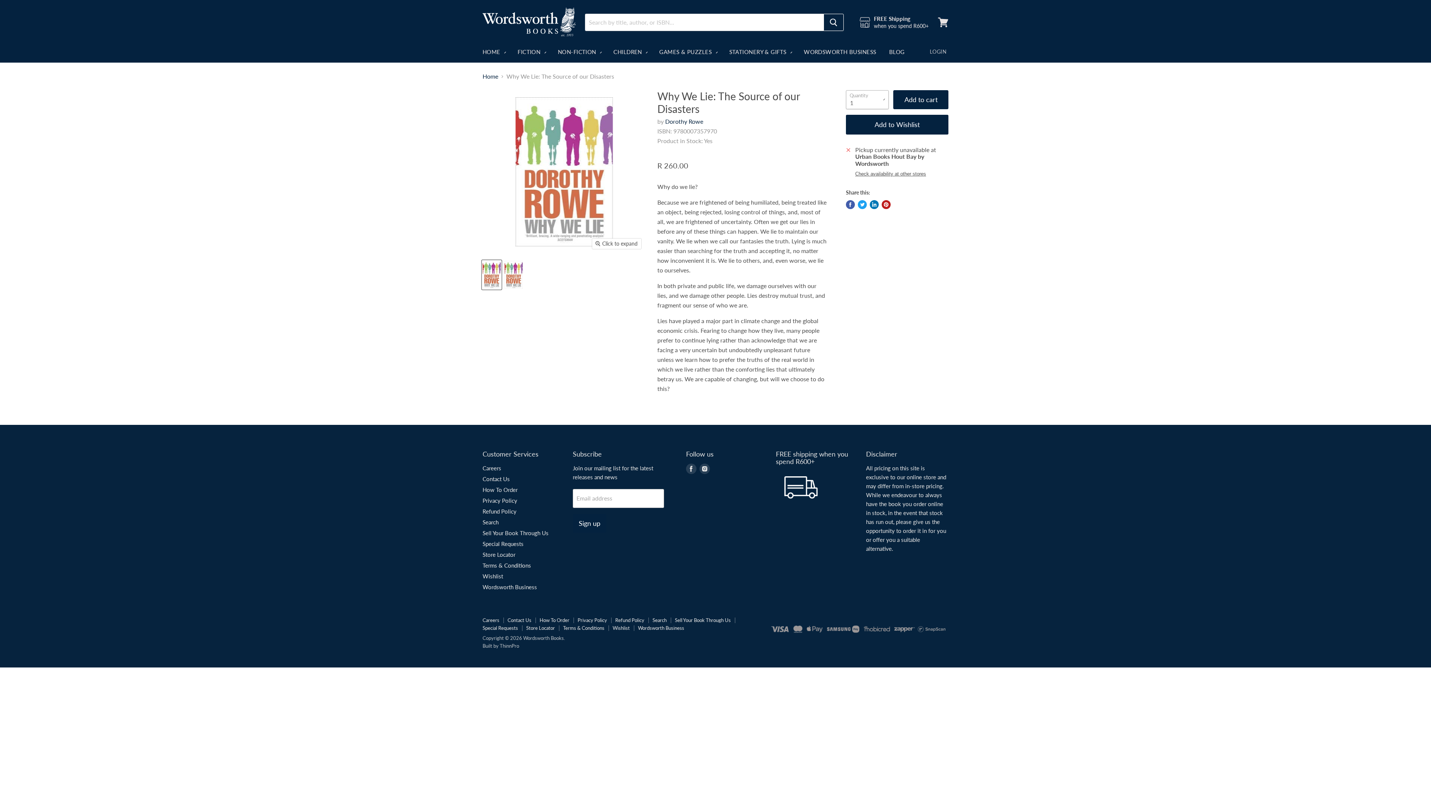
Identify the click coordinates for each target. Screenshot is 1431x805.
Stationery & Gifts (759, 51)
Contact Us (496, 479)
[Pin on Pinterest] (886, 204)
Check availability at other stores (890, 174)
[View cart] (943, 22)
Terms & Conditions (507, 565)
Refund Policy (500, 511)
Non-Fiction (578, 51)
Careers (492, 468)
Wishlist (493, 576)
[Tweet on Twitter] (862, 204)
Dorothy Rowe (684, 121)
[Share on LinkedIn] (874, 204)
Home (492, 51)
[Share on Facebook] (850, 204)
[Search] (834, 22)
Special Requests (503, 543)
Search (491, 522)
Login (938, 51)
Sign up (589, 523)
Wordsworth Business (840, 51)
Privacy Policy (500, 500)
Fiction (530, 51)
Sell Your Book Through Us (516, 533)
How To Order (500, 489)
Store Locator (499, 554)
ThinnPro (509, 646)
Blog (897, 51)
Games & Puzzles (686, 51)
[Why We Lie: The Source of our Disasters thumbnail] (492, 275)
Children (628, 51)
